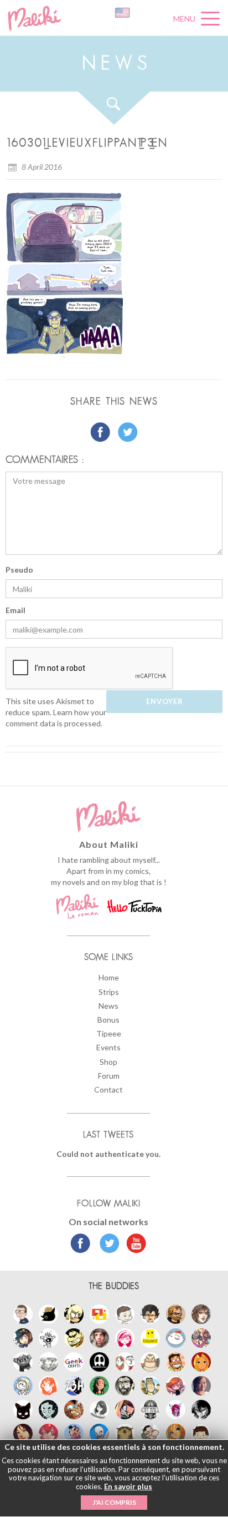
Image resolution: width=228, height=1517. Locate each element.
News (108, 1005)
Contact (108, 1089)
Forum (109, 1075)
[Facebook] (80, 1244)
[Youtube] (133, 1244)
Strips (109, 992)
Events (108, 1047)
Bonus (108, 1019)
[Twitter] (106, 1244)
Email (15, 610)
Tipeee (108, 1033)
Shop (108, 1061)
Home (109, 977)
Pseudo (19, 569)
